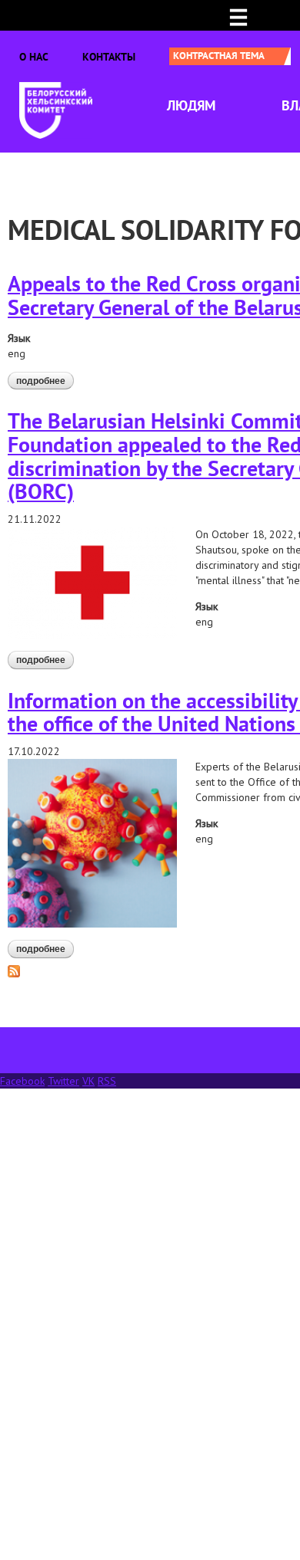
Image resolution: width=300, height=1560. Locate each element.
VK (88, 1081)
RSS (107, 1081)
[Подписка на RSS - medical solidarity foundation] (14, 970)
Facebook (22, 1081)
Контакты (108, 57)
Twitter (63, 1081)
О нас (33, 57)
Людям (191, 105)
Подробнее (45, 381)
